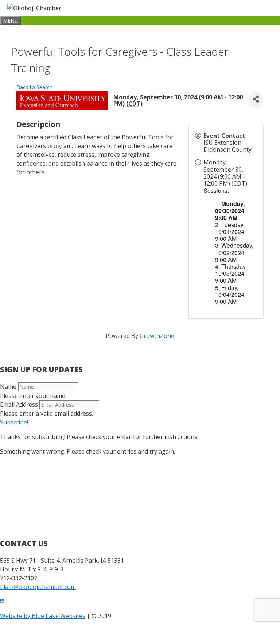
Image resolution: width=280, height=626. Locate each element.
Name (8, 387)
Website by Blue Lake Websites (42, 616)
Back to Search (34, 87)
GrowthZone (157, 336)
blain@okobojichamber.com (38, 587)
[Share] (256, 99)
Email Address (19, 404)
